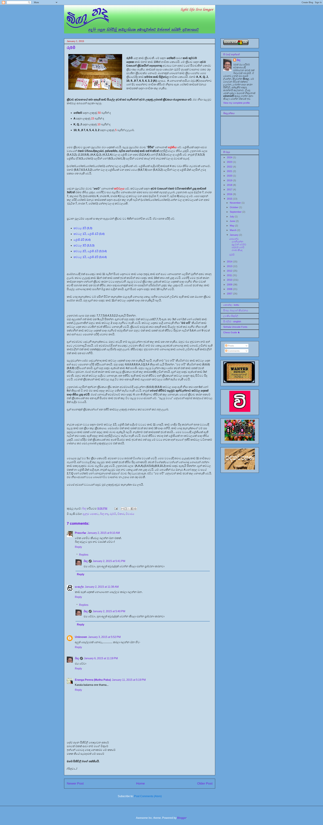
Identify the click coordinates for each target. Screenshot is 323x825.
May (232, 225)
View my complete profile (236, 102)
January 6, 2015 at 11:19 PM (101, 658)
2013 (230, 266)
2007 (230, 293)
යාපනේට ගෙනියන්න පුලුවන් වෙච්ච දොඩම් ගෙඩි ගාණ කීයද (237, 244)
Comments (233, 351)
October (234, 207)
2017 (230, 189)
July (232, 216)
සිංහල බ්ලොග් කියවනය (235, 310)
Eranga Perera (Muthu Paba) (93, 679)
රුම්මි (113, 513)
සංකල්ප (79, 586)
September (236, 211)
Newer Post (75, 783)
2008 (230, 289)
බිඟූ (86, 561)
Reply (78, 547)
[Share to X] (129, 508)
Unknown (81, 637)
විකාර (120, 513)
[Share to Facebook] (132, 508)
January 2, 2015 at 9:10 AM (103, 532)
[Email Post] (115, 508)
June (233, 221)
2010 (230, 279)
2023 (230, 162)
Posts (230, 345)
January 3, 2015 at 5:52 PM (104, 637)
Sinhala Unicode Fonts (235, 326)
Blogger (181, 817)
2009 (230, 284)
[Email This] (122, 508)
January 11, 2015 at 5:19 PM (129, 679)
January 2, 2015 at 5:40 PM (109, 611)
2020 (230, 175)
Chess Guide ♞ (231, 332)
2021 (230, 171)
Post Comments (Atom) (148, 796)
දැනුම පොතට (91, 513)
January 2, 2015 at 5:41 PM (109, 561)
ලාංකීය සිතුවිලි (230, 316)
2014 (230, 261)
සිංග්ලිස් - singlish (232, 321)
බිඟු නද (104, 513)
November (236, 202)
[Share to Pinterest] (135, 508)
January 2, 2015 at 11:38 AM (102, 586)
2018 (230, 185)
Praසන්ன (80, 532)
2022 (230, 166)
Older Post (204, 783)
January (234, 234)
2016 (230, 194)
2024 (230, 157)
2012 (230, 270)
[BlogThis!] (125, 508)
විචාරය (130, 513)
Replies (83, 554)
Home (140, 783)
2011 (230, 275)
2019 (230, 180)
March (233, 230)
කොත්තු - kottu (231, 304)
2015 (230, 198)
